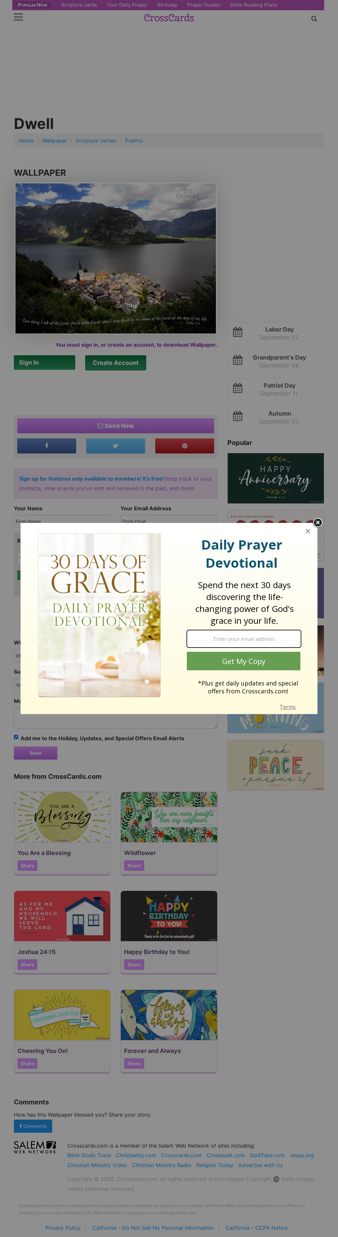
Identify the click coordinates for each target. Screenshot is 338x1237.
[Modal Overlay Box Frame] (169, 618)
